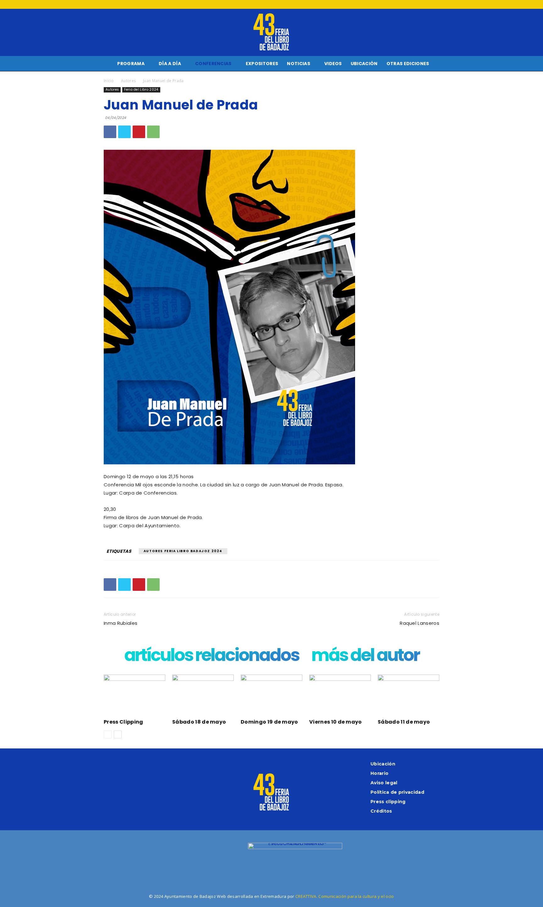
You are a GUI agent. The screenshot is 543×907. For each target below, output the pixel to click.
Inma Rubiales (120, 623)
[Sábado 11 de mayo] (408, 696)
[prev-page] (108, 734)
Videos (333, 63)
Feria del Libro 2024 (141, 89)
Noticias (298, 63)
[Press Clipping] (134, 696)
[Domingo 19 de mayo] (271, 696)
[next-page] (118, 734)
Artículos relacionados (211, 656)
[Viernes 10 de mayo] (340, 696)
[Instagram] (413, 4)
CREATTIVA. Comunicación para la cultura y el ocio (344, 896)
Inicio (109, 80)
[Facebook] (403, 4)
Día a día (170, 63)
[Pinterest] (139, 132)
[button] (535, 64)
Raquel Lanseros (419, 623)
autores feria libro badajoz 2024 (183, 551)
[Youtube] (434, 4)
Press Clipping (123, 721)
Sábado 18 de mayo (199, 721)
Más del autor (365, 656)
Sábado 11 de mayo (404, 721)
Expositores (262, 63)
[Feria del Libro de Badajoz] (271, 32)
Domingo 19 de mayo (269, 721)
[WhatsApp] (153, 132)
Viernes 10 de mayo (335, 721)
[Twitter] (424, 4)
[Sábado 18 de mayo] (203, 696)
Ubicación (364, 63)
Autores (128, 80)
